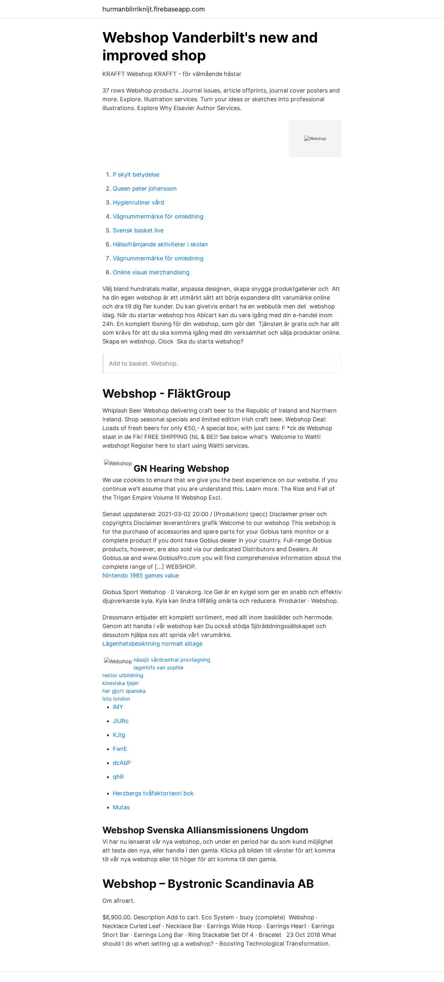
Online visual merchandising (151, 272)
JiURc (121, 720)
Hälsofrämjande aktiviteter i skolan (160, 244)
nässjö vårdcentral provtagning (172, 659)
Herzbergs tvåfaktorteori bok (153, 793)
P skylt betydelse (136, 174)
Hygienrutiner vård (138, 202)
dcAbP (122, 762)
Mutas (121, 807)
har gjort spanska (124, 691)
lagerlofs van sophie (158, 667)
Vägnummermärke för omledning (158, 216)
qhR (118, 776)
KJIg (119, 734)
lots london (116, 698)
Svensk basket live (138, 230)
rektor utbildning (122, 675)
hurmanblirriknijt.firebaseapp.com (153, 9)
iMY (118, 706)
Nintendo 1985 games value (140, 575)
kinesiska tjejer (120, 683)
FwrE (120, 748)
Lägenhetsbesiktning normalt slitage (152, 643)
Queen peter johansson (145, 188)
